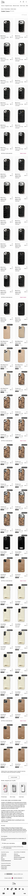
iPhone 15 (14, 830)
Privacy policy (4, 866)
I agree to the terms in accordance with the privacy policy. (13, 847)
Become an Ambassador (19, 857)
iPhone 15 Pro (19, 830)
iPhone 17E (5, 829)
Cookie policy (4, 868)
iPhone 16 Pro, (20, 829)
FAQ (2, 857)
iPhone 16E (10, 829)
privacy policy (8, 848)
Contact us (3, 855)
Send (24, 843)
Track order (3, 854)
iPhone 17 (3, 827)
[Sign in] (20, 1)
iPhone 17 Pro (8, 827)
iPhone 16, (15, 829)
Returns (3, 858)
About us (16, 854)
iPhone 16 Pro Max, (8, 830)
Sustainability (17, 855)
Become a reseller (18, 858)
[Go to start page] (2, 2)
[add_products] (12, 36)
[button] (14, 874)
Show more (14, 777)
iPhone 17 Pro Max (15, 827)
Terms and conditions (6, 865)
